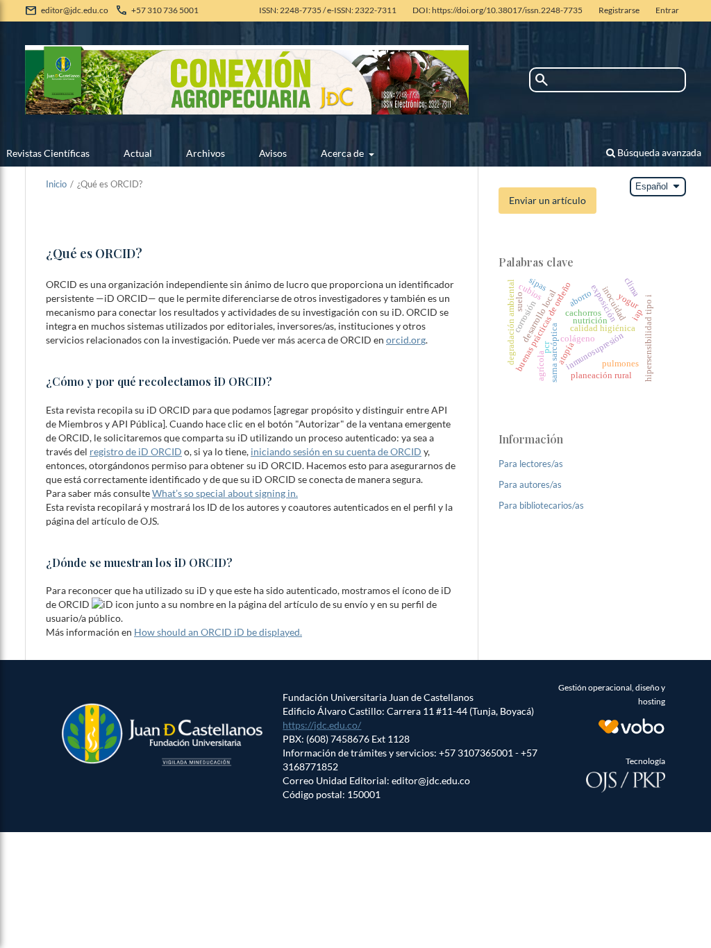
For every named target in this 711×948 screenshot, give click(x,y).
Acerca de (343, 153)
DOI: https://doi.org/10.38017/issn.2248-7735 (497, 10)
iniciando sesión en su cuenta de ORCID (336, 451)
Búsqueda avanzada (658, 152)
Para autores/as (530, 484)
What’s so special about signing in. (225, 493)
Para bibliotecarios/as (541, 505)
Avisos (273, 153)
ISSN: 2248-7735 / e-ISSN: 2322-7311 (327, 10)
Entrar (667, 10)
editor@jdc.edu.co (74, 10)
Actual (138, 153)
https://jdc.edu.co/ (322, 725)
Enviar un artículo (547, 200)
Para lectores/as (531, 463)
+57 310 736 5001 (165, 10)
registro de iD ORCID (136, 451)
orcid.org (406, 340)
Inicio (56, 183)
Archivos (205, 153)
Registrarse (619, 10)
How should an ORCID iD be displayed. (218, 632)
